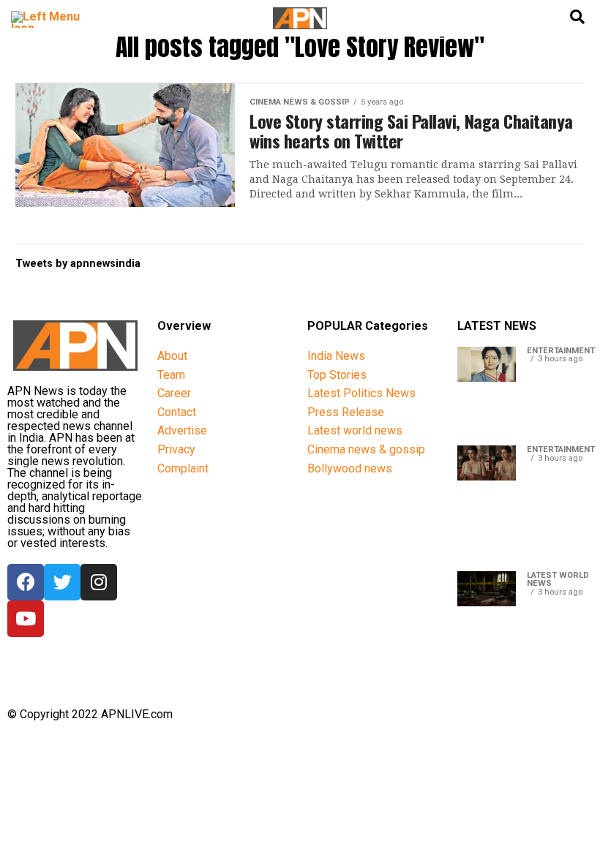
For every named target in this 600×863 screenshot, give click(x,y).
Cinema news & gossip (366, 449)
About (172, 356)
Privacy (176, 449)
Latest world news (354, 430)
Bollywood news (349, 468)
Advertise (182, 430)
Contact (176, 412)
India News (336, 356)
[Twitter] (62, 582)
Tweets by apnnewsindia (77, 263)
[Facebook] (25, 582)
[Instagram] (98, 582)
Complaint (183, 468)
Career (174, 393)
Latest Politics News (361, 393)
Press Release (345, 412)
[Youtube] (25, 618)
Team (171, 375)
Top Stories (337, 375)
